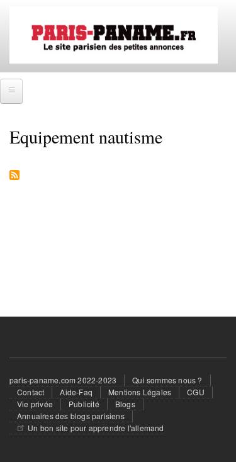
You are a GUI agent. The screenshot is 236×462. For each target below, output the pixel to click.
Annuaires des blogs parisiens (71, 415)
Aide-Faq (76, 391)
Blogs (125, 403)
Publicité (84, 403)
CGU (196, 391)
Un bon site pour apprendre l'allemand (96, 427)
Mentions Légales (139, 391)
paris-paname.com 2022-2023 (62, 380)
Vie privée (35, 403)
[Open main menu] (11, 91)
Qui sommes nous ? (167, 380)
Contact (30, 391)
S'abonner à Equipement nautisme (14, 176)
